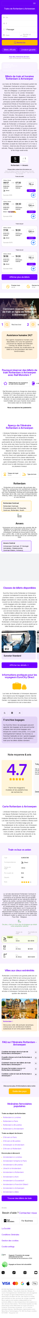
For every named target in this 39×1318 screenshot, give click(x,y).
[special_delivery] (20, 713)
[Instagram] (25, 1272)
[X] (3, 1272)
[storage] (12, 713)
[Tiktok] (14, 1272)
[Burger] (34, 3)
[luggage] (5, 713)
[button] (19, 29)
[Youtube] (35, 1272)
